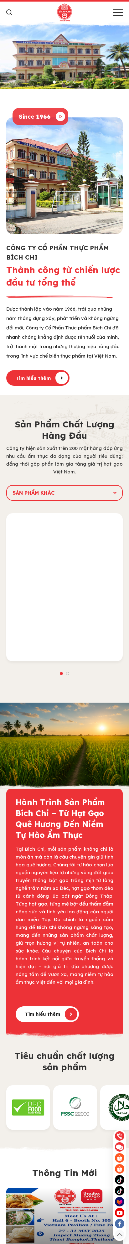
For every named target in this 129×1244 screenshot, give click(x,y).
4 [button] (74, 82)
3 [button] (68, 82)
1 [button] (54, 82)
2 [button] (61, 82)
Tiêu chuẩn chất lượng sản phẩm (64, 1061)
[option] (64, 55)
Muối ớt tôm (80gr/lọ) (64, 650)
